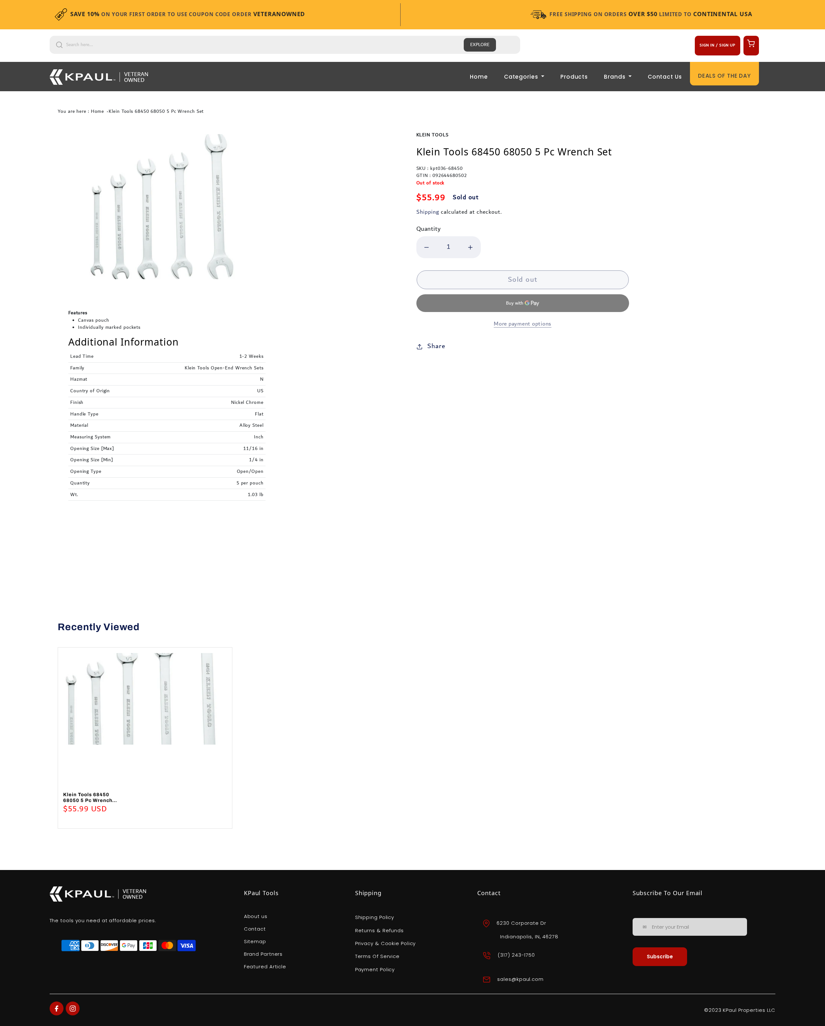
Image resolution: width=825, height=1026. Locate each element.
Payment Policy (375, 969)
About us (255, 916)
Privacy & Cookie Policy (385, 943)
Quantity (428, 229)
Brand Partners (263, 954)
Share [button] (436, 346)
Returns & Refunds (379, 930)
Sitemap (255, 941)
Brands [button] (615, 77)
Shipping (427, 212)
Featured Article (265, 966)
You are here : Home (81, 111)
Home (479, 77)
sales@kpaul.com (520, 979)
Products (574, 77)
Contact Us (665, 77)
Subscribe (660, 956)
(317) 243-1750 (516, 955)
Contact (255, 928)
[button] (750, 43)
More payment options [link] (522, 324)
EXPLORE (480, 45)
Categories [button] (522, 77)
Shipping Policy (374, 917)
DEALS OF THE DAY (724, 76)
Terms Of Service (377, 956)
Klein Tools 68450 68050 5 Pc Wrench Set (156, 111)
